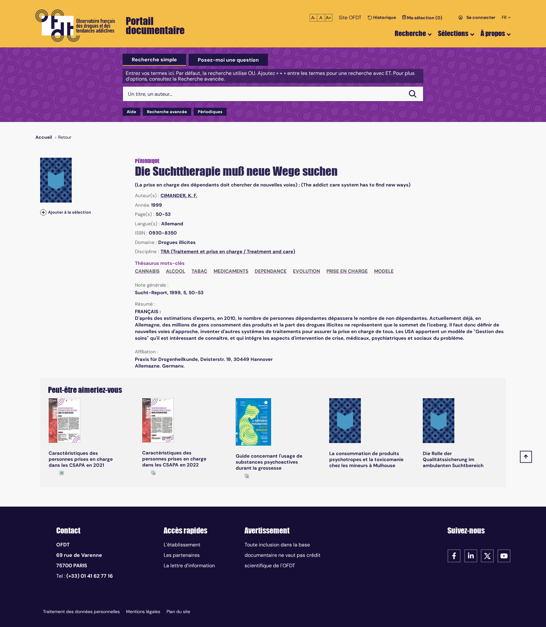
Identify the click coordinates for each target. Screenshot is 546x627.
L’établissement (182, 544)
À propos (493, 33)
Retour (64, 137)
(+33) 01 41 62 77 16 (89, 576)
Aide (131, 111)
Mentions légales (143, 611)
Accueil (43, 137)
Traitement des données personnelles (81, 611)
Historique (384, 17)
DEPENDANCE (271, 271)
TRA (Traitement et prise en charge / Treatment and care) (228, 251)
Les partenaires (182, 555)
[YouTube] (504, 555)
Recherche (410, 33)
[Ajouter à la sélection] (43, 212)
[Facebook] (454, 555)
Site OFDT (350, 17)
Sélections (453, 33)
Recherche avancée (167, 111)
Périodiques (210, 111)
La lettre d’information (189, 565)
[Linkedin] (470, 555)
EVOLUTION (306, 271)
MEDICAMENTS (231, 271)
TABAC (199, 271)
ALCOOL (175, 271)
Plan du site (178, 611)
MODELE (384, 271)
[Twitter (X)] (487, 555)
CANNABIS (147, 271)
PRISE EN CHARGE (347, 271)
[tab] (154, 60)
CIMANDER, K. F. (179, 195)
